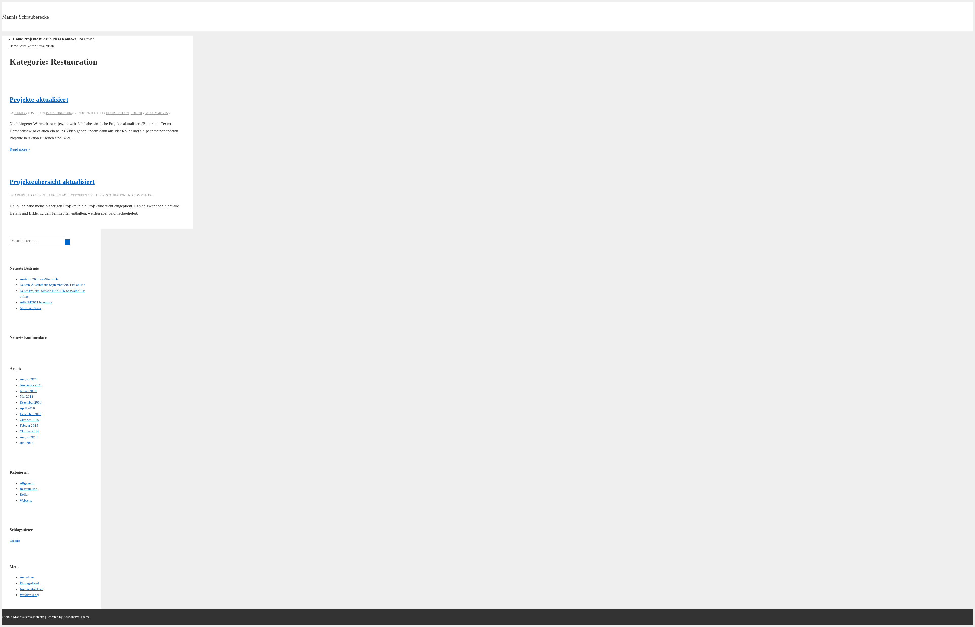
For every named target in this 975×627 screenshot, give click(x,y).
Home (18, 39)
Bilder (44, 39)
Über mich (85, 39)
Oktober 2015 (29, 420)
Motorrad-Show (30, 308)
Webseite (26, 500)
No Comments (156, 113)
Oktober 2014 (29, 431)
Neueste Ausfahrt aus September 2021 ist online (52, 285)
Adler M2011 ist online (36, 302)
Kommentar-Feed (31, 589)
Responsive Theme (76, 617)
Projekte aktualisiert (39, 99)
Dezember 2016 (30, 402)
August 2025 (29, 379)
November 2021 (31, 385)
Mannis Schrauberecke (25, 17)
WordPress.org (29, 595)
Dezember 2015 (30, 414)
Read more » (20, 149)
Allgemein (27, 483)
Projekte (30, 39)
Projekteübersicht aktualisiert (52, 181)
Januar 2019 (28, 391)
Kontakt (69, 39)
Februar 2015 (29, 425)
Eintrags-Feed (29, 583)
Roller (136, 113)
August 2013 (29, 437)
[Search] (67, 242)
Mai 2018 (26, 396)
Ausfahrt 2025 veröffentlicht (39, 279)
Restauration (117, 113)
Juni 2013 (27, 443)
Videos (55, 39)
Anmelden (27, 577)
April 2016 (27, 408)
